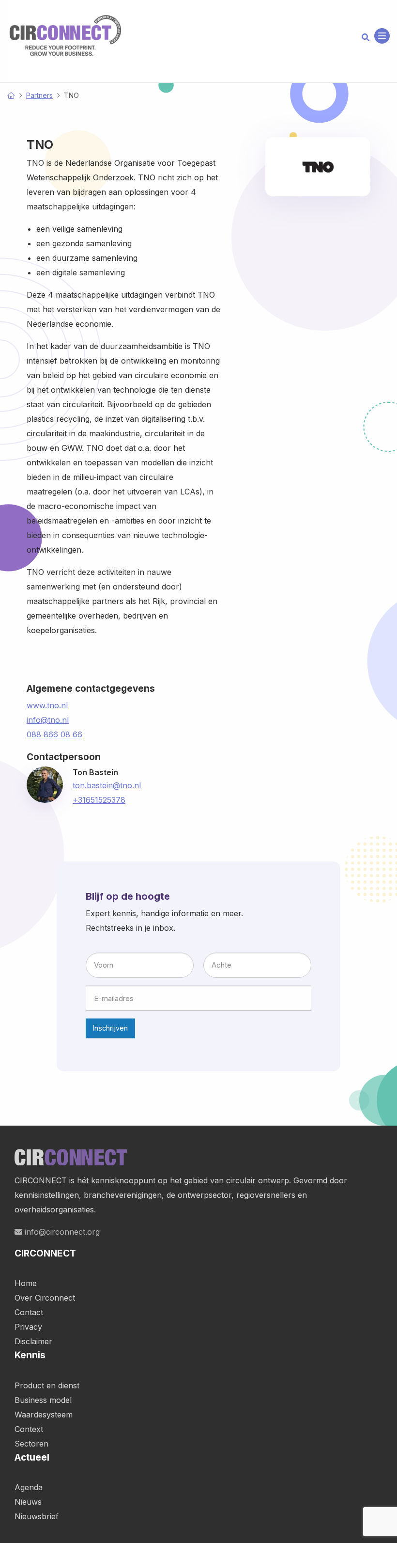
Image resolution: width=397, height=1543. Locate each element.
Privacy (28, 1327)
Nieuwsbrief (37, 1516)
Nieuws (28, 1502)
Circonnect (65, 36)
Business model (43, 1400)
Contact (29, 1312)
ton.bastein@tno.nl (107, 785)
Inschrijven (110, 1028)
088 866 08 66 (54, 734)
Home (26, 1283)
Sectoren (31, 1443)
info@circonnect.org (61, 1232)
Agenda (29, 1487)
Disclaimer (33, 1341)
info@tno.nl (48, 720)
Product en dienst (47, 1385)
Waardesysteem (44, 1414)
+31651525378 (99, 800)
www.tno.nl (47, 705)
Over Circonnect (45, 1298)
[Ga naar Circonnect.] (11, 95)
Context (29, 1429)
